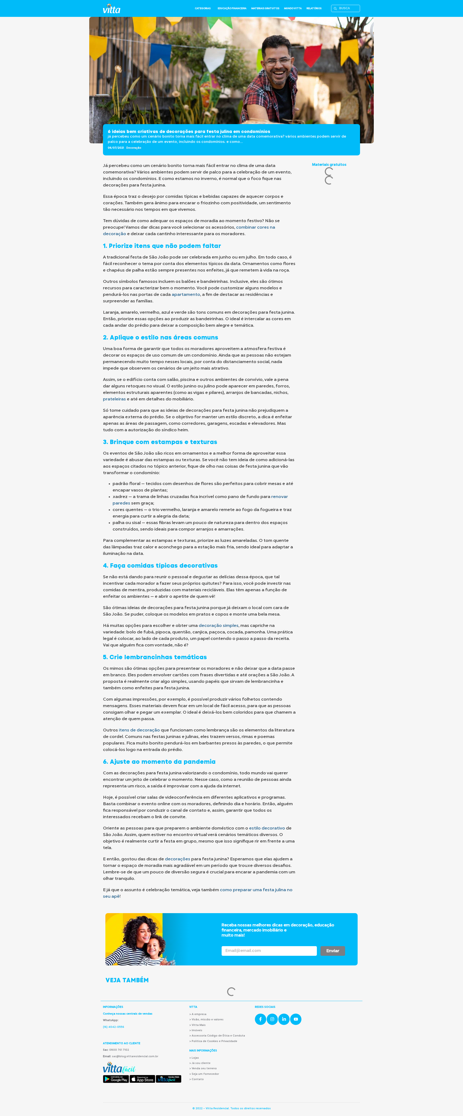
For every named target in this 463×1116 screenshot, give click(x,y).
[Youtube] (295, 1019)
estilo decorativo (267, 828)
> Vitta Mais (197, 1025)
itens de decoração (139, 730)
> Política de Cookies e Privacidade (213, 1041)
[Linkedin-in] (284, 1019)
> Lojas (194, 1058)
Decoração (133, 148)
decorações (177, 859)
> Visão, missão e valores (206, 1019)
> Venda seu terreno (203, 1068)
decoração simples (218, 626)
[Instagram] (272, 1019)
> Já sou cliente (200, 1063)
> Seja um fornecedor (204, 1074)
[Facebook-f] (260, 1019)
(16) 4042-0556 (113, 1027)
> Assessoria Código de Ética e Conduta (217, 1036)
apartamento (186, 294)
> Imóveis (195, 1030)
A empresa (199, 1014)
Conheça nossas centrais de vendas (127, 1014)
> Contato (196, 1079)
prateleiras (114, 399)
